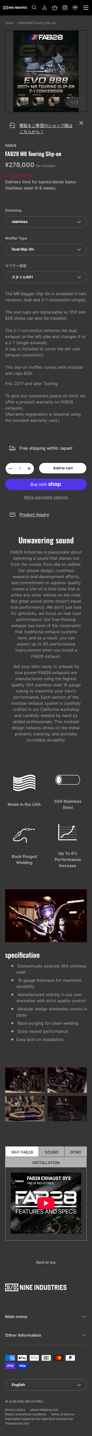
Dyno (75, 1152)
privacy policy (15, 1409)
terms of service (62, 1414)
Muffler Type (16, 238)
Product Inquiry (34, 514)
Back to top (46, 1262)
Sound (52, 1152)
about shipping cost (44, 1409)
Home (9, 23)
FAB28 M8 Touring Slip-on (37, 23)
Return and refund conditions (25, 1414)
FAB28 (10, 145)
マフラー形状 (16, 266)
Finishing (13, 210)
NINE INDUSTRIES (30, 1401)
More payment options (46, 497)
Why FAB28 (22, 1152)
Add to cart (63, 468)
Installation (46, 1162)
